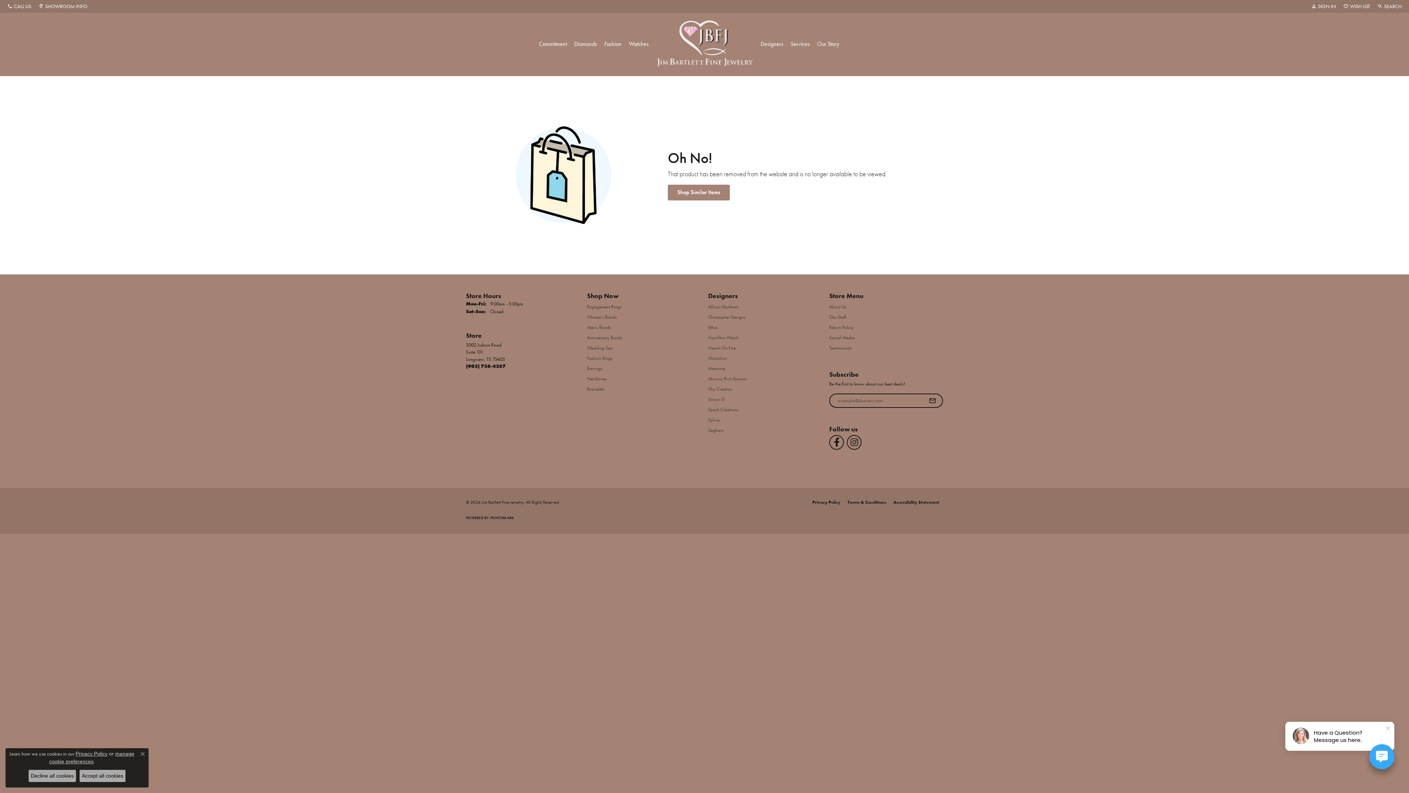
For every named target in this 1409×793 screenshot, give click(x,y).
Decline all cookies (52, 776)
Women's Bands (602, 317)
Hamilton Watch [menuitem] (723, 337)
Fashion (613, 44)
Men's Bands (599, 327)
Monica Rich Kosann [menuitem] (727, 379)
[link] (19, 6)
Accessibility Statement (916, 502)
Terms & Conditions (867, 502)
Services (800, 44)
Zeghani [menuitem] (716, 430)
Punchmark (502, 517)
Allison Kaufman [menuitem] (723, 307)
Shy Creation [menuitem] (720, 389)
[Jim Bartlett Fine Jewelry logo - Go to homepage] (705, 44)
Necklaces (597, 379)
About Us (838, 307)
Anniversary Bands (604, 337)
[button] (1323, 6)
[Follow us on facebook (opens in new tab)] (836, 442)
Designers (772, 44)
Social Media (842, 337)
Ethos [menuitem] (713, 327)
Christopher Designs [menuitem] (727, 317)
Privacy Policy (826, 502)
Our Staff (837, 317)
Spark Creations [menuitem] (723, 409)
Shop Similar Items (698, 192)
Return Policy (841, 327)
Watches (639, 44)
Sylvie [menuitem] (714, 420)
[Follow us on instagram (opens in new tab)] (854, 442)
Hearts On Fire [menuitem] (722, 348)
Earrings (594, 368)
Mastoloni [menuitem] (717, 358)
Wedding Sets (600, 348)
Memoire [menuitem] (716, 368)
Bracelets (595, 389)
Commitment (553, 44)
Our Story (828, 44)
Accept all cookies (102, 776)
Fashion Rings (600, 358)
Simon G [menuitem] (716, 399)
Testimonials (840, 348)
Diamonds (585, 44)
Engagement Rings (604, 307)
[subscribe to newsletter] (932, 401)
